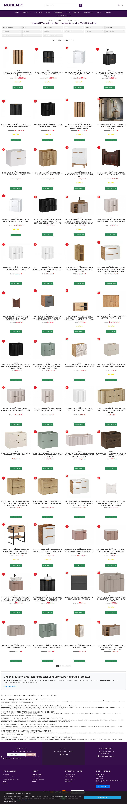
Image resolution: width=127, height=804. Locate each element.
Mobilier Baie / (63, 20)
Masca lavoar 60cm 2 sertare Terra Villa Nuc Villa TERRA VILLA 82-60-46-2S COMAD (111, 455)
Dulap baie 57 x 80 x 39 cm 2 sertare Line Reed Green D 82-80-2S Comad (47, 646)
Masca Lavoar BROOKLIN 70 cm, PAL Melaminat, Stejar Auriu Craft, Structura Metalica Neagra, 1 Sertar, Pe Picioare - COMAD (16, 551)
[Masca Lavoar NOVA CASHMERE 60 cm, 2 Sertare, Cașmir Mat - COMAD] (111, 205)
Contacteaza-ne (104, 786)
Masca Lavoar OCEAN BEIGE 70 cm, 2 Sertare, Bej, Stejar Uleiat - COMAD (79, 365)
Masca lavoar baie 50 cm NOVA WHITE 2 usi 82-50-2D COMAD (79, 410)
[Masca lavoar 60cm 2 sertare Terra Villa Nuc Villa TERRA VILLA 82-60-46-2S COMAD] (111, 440)
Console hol (68, 781)
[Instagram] (66, 754)
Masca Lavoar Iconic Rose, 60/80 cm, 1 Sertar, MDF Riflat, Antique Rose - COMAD (79, 551)
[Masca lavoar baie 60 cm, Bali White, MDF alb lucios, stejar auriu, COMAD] (79, 158)
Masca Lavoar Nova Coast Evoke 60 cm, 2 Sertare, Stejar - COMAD (47, 174)
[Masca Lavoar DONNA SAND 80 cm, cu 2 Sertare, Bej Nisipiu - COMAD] (16, 440)
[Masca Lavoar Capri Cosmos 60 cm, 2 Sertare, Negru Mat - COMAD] (79, 582)
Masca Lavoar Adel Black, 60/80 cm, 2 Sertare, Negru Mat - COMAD (48, 73)
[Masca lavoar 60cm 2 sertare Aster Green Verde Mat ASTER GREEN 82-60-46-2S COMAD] (48, 440)
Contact (5, 783)
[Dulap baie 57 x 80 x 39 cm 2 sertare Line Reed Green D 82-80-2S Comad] (48, 630)
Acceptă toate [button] (102, 797)
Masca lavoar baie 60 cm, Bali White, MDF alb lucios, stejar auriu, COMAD (79, 174)
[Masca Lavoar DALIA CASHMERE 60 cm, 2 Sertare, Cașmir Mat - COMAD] (111, 349)
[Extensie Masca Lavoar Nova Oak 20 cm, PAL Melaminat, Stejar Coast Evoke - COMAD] (79, 253)
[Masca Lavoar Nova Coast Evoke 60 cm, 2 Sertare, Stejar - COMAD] (48, 158)
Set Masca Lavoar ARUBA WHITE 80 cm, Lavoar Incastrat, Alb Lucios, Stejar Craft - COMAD (79, 503)
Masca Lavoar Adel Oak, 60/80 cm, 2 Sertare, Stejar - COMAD (111, 317)
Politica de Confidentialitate (15, 758)
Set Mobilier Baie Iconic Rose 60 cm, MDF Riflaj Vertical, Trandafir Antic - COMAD (111, 551)
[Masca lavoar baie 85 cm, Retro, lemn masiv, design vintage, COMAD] (111, 158)
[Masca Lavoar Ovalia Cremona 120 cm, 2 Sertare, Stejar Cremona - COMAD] (111, 396)
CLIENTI (35, 771)
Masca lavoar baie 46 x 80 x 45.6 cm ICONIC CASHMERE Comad (15, 646)
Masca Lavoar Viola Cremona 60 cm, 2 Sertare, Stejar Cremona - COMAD (48, 502)
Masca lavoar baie (70, 775)
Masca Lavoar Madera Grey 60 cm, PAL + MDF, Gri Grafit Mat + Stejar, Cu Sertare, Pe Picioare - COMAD (48, 318)
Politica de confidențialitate (23, 800)
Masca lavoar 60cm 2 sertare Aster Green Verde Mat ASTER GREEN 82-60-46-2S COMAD (47, 455)
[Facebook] (60, 754)
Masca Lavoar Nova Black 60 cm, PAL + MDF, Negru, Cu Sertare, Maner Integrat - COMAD (15, 366)
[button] (42, 802)
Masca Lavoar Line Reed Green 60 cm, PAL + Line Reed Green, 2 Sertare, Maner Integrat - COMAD (48, 366)
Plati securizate (37, 775)
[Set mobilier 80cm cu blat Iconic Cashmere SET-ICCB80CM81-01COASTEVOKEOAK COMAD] (111, 630)
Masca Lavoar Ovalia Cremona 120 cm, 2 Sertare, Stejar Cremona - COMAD (111, 410)
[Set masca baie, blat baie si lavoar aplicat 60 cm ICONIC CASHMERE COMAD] (111, 109)
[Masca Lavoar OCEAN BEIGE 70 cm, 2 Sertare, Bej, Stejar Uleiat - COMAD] (79, 349)
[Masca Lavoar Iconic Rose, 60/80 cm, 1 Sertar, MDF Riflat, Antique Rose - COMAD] (79, 535)
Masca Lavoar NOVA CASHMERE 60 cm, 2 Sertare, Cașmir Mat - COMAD (111, 220)
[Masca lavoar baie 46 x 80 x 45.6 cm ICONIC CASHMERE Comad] (16, 630)
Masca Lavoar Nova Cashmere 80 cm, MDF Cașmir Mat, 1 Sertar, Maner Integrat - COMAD (79, 455)
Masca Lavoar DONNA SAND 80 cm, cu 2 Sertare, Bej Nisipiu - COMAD (16, 454)
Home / (51, 20)
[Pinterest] (63, 754)
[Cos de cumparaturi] (122, 5)
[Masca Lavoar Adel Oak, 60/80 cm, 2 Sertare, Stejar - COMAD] (111, 301)
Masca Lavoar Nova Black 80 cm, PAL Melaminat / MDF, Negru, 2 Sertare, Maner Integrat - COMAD (47, 221)
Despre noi (6, 775)
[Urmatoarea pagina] (69, 666)
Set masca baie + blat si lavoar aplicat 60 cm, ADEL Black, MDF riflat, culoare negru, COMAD (109, 74)
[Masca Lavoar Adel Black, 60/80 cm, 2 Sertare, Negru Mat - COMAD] (48, 57)
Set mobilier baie (70, 777)
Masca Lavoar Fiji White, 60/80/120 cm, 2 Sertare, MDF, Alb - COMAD (79, 73)
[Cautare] (80, 5)
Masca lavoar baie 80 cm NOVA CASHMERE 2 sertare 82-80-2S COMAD (15, 410)
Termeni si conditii (8, 777)
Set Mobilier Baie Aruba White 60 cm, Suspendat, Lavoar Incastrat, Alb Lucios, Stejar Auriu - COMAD (111, 269)
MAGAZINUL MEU (9, 771)
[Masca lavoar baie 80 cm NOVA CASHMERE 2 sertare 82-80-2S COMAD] (16, 396)
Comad (18, 70)
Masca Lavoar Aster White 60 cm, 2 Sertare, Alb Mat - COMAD (15, 174)
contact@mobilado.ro (106, 756)
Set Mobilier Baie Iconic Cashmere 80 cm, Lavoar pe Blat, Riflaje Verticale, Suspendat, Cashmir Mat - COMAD (79, 221)
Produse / (56, 20)
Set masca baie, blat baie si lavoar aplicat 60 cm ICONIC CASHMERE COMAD (111, 126)
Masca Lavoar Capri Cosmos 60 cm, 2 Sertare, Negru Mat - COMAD (79, 598)
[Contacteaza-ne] (118, 5)
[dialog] (63, 797)
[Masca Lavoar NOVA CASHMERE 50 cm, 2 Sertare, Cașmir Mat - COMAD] (48, 396)
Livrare (5, 781)
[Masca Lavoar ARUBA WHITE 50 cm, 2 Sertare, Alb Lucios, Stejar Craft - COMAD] (48, 535)
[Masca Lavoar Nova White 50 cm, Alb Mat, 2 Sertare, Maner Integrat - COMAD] (48, 253)
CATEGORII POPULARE (73, 771)
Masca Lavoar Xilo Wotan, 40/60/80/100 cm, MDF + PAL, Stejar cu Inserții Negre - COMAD (18, 74)
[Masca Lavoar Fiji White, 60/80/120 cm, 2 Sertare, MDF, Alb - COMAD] (78, 57)
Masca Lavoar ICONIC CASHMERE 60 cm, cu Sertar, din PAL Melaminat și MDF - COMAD (111, 599)
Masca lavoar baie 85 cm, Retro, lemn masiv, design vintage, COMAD (111, 174)
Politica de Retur (37, 777)
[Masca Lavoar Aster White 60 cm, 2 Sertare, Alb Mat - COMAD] (16, 158)
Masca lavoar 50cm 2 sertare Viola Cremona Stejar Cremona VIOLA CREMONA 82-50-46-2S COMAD (15, 503)
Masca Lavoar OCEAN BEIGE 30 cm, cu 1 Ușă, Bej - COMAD (79, 646)
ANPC (34, 781)
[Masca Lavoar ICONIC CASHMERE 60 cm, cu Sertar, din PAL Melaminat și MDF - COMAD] (111, 582)
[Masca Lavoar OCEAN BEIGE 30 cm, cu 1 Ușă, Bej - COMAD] (79, 630)
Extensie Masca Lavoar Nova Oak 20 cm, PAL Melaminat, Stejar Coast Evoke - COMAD (79, 269)
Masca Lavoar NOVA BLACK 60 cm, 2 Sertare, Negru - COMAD (48, 125)
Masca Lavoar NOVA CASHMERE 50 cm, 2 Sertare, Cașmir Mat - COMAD (47, 410)
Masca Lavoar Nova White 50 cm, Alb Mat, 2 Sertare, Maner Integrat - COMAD (47, 269)
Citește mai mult (9, 686)
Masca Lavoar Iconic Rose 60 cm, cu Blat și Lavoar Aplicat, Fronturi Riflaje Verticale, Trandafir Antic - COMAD (15, 599)
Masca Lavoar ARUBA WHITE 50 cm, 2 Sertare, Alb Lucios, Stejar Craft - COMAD (47, 551)
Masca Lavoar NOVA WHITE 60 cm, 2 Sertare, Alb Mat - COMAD (16, 269)
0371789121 (107, 753)
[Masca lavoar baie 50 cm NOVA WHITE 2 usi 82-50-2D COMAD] (79, 396)
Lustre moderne (70, 779)
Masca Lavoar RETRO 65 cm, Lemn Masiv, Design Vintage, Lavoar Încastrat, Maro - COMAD (16, 318)
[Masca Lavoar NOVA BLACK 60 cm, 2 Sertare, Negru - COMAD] (48, 109)
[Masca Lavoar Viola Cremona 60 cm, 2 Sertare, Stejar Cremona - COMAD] (48, 486)
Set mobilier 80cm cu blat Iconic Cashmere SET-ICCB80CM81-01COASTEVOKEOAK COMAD (111, 647)
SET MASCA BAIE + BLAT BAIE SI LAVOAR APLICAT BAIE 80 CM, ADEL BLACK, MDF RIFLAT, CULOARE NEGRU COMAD (47, 599)
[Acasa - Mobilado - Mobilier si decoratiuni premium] (13, 5)
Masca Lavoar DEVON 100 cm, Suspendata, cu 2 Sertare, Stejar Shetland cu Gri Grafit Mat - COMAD (79, 318)
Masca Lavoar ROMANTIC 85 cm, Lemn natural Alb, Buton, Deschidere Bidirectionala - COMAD (111, 503)
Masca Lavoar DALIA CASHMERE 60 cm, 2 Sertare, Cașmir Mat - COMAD (111, 365)
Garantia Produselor (38, 779)
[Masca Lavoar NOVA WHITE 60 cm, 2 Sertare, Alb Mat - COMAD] (16, 253)
